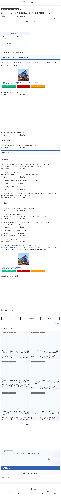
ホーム (10, 491)
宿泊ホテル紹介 (24, 9)
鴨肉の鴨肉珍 (4, 248)
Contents (14, 33)
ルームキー (9, 39)
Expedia (38, 86)
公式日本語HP (13, 276)
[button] (50, 318)
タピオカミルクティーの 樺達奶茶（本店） (47, 248)
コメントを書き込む (31, 473)
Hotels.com (23, 86)
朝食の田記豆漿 (14, 248)
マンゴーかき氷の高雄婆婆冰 (27, 248)
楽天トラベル (9, 86)
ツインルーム (7, 41)
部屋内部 (9, 43)
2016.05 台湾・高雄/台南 (13, 9)
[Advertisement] (30, 26)
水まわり (9, 45)
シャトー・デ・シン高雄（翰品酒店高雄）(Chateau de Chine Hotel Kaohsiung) (21, 82)
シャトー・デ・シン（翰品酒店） (12, 36)
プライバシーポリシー (30, 491)
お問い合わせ (50, 491)
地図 (17, 83)
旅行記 (4, 9)
